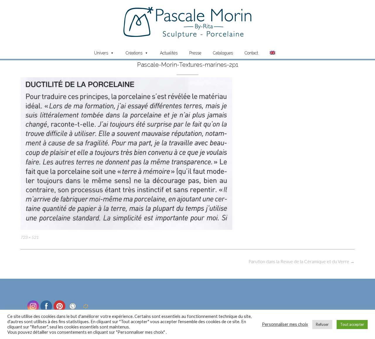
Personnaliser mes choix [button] (285, 324)
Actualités (169, 53)
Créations (134, 53)
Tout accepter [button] (352, 324)
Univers (101, 53)
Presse (195, 53)
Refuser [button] (322, 324)
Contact (251, 53)
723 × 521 (30, 237)
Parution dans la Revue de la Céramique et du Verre (301, 261)
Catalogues (223, 53)
